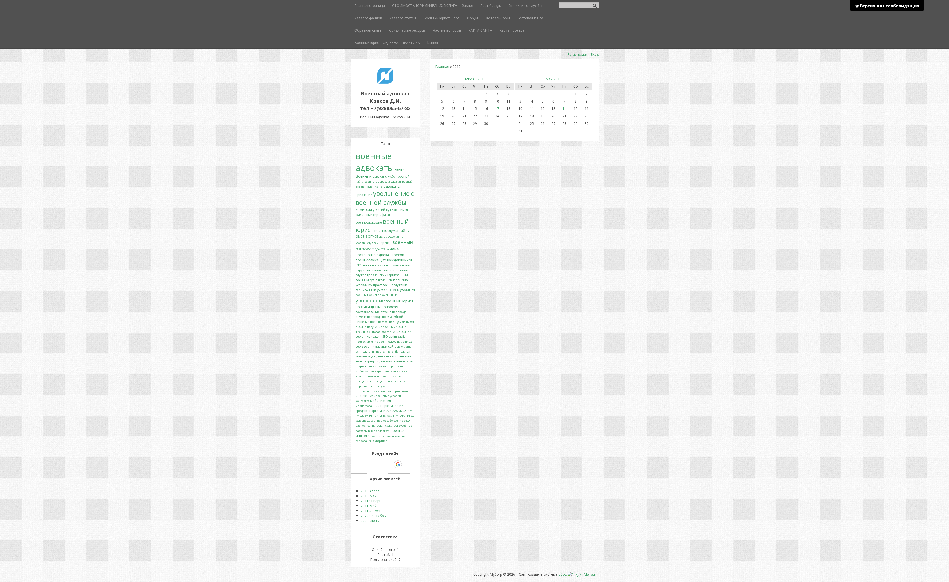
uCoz (563, 574)
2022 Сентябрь (373, 515)
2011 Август (371, 510)
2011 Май (369, 505)
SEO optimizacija (394, 336)
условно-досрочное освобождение (379, 420)
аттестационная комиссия (373, 391)
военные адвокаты (375, 161)
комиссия (364, 209)
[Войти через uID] (364, 464)
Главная (442, 66)
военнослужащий (389, 230)
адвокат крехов (390, 254)
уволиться (407, 290)
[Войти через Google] (398, 464)
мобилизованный (367, 406)
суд (396, 425)
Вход (595, 54)
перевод (385, 243)
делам (383, 236)
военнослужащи (395, 285)
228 (388, 411)
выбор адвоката (379, 431)
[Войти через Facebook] (381, 464)
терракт (382, 376)
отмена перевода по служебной (379, 317)
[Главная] (385, 82)
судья (380, 425)
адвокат (378, 176)
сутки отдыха (376, 366)
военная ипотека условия (388, 436)
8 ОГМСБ (372, 236)
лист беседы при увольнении (387, 381)
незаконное (386, 322)
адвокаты (392, 186)
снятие (380, 280)
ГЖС (359, 265)
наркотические (385, 371)
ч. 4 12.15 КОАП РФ (385, 415)
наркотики (377, 411)
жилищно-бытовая (368, 331)
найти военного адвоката (373, 181)
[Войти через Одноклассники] (406, 464)
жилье (393, 249)
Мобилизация (380, 401)
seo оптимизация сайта (379, 346)
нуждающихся (399, 259)
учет (380, 249)
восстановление (368, 312)
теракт (392, 376)
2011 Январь (371, 501)
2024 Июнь (370, 520)
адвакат (396, 181)
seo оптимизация (368, 336)
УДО (407, 420)
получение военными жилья (386, 327)
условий (379, 210)
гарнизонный (366, 290)
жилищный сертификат (373, 215)
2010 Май (369, 496)
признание (364, 195)
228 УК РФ (366, 415)
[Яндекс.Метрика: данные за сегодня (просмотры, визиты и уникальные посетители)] (583, 574)
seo (358, 346)
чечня (400, 169)
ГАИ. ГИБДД (406, 415)
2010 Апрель (371, 491)
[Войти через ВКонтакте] (372, 464)
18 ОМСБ (392, 290)
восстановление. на (369, 186)
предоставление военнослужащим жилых (384, 341)
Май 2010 (553, 79)
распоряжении (366, 425)
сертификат (400, 391)
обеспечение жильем (396, 331)
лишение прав (366, 322)
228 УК (397, 411)
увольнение (370, 300)
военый (407, 181)
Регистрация (578, 54)
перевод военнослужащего (374, 386)
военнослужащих (371, 259)
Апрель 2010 (475, 79)
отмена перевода (393, 312)
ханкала (370, 376)
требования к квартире (371, 441)
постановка (366, 254)
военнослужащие (369, 222)
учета (381, 290)
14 (564, 108)
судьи (389, 425)
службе (390, 176)
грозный (403, 176)
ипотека (361, 396)
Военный (364, 176)
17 (497, 108)
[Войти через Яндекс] (389, 464)
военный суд (372, 265)
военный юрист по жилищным (376, 295)
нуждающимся (397, 210)
